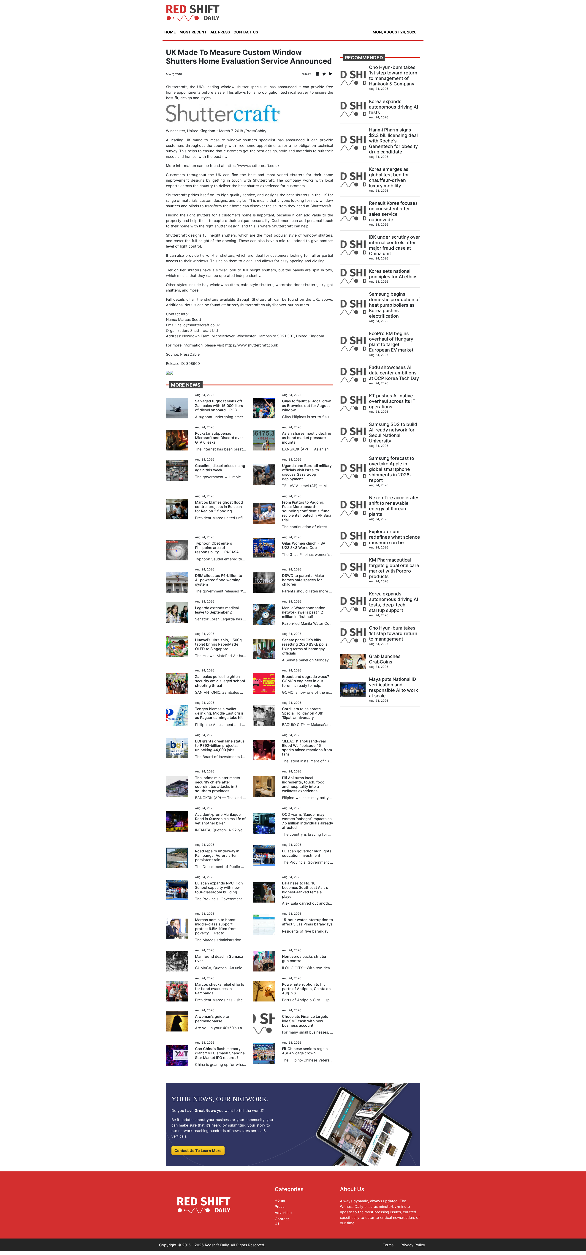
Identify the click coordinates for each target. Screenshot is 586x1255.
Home (280, 1200)
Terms (388, 1245)
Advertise (283, 1212)
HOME (170, 32)
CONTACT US (245, 32)
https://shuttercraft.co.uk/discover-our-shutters (268, 305)
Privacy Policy (413, 1245)
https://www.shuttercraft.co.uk (253, 165)
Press (280, 1206)
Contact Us (282, 1221)
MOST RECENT (193, 32)
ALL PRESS (220, 32)
